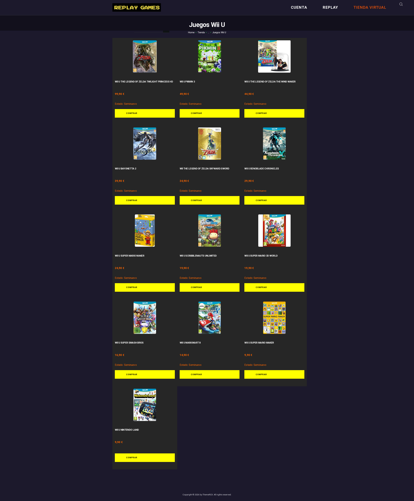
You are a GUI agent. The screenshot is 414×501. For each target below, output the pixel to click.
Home (191, 32)
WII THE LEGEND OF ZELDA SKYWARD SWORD (204, 168)
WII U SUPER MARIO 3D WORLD (261, 255)
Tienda (201, 32)
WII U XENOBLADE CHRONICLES (261, 168)
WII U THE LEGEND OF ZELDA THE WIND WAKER (269, 81)
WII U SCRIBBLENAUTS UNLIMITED (198, 255)
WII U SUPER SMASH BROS (129, 342)
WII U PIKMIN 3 (187, 81)
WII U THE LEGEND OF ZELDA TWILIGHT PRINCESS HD (144, 81)
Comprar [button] (131, 113)
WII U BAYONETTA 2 (125, 168)
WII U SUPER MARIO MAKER (129, 255)
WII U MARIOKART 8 (190, 342)
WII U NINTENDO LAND (127, 429)
